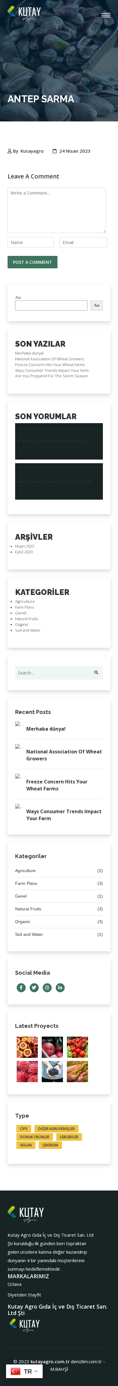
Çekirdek (50, 1145)
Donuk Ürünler (34, 1137)
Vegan (26, 1145)
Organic (22, 624)
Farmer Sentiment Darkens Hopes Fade (59, 481)
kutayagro (32, 151)
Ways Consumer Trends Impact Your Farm (52, 370)
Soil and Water (28, 630)
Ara (18, 297)
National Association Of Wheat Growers (49, 359)
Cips (24, 1128)
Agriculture (25, 601)
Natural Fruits (26, 618)
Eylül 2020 (24, 552)
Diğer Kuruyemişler (56, 1128)
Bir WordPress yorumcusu (36, 441)
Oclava (14, 1284)
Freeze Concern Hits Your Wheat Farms (50, 364)
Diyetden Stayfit (24, 1295)
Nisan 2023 (24, 546)
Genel (20, 613)
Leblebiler (69, 1137)
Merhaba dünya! (29, 353)
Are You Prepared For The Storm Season (51, 376)
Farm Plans (24, 607)
